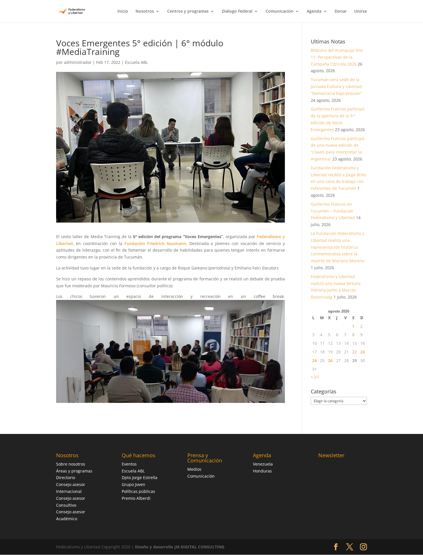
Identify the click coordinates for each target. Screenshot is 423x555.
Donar (341, 11)
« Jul (315, 376)
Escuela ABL (136, 62)
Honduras (262, 471)
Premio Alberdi (136, 498)
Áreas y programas (74, 471)
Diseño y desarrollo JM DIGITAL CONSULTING (179, 547)
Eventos (129, 464)
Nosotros (145, 11)
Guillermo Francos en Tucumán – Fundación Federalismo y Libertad (333, 211)
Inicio (122, 11)
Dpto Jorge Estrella (139, 477)
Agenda (314, 11)
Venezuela (263, 464)
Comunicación (280, 11)
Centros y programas (188, 11)
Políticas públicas (138, 491)
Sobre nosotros (70, 464)
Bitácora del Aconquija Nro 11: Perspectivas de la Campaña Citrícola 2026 (337, 57)
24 (314, 360)
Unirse (360, 11)
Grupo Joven (133, 484)
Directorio (65, 477)
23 (362, 352)
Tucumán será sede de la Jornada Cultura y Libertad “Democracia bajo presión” (336, 86)
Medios (194, 469)
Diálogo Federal (237, 11)
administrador (78, 62)
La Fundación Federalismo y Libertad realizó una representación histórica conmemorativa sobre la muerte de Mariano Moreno (337, 247)
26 (330, 360)
